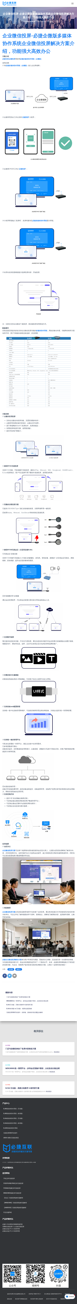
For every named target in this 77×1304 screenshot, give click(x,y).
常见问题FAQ (7, 1212)
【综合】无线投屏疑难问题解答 (13, 1198)
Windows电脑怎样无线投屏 (12, 1193)
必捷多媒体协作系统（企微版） (31, 59)
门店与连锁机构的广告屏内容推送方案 (18, 997)
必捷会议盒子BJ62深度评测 (11, 1229)
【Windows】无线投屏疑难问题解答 (15, 1203)
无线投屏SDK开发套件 (10, 1133)
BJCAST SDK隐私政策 (21, 1299)
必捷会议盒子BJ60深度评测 (11, 1231)
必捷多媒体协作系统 (39, 221)
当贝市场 (9, 1162)
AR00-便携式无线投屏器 (11, 1138)
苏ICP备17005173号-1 (35, 1294)
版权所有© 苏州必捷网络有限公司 (16, 1294)
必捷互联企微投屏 (8, 59)
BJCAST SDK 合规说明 (37, 1299)
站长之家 (14, 1162)
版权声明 (67, 1294)
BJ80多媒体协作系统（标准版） (13, 1113)
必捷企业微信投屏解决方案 (12, 960)
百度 (22, 1162)
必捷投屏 (25, 117)
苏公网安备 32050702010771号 (53, 1294)
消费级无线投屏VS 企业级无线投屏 (13, 1226)
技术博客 (11, 969)
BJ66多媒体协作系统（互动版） (13, 1118)
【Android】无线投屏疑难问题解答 (14, 1207)
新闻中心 (19, 969)
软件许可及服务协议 (51, 1299)
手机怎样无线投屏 (9, 1178)
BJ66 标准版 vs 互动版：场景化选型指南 (19, 1008)
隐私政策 (9, 1299)
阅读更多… (57, 1052)
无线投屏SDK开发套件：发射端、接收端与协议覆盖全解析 (24, 1012)
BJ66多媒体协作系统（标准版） (13, 1123)
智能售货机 (18, 1162)
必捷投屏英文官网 (28, 1162)
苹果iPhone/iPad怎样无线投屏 (13, 1183)
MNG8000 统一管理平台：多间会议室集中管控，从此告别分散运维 (27, 1001)
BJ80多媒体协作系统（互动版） (13, 1108)
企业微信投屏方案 (8, 850)
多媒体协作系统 (41, 331)
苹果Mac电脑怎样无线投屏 (11, 1188)
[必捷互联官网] (10, 3)
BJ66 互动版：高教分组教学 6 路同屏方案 (19, 1004)
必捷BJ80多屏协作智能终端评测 (12, 1224)
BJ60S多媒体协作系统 (10, 1128)
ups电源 (34, 1162)
